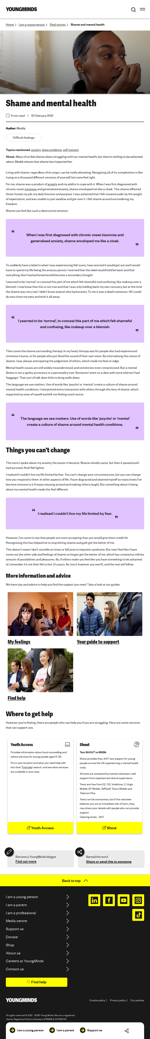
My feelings (19, 642)
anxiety (36, 150)
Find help (17, 698)
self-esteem (71, 150)
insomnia (31, 189)
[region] (75, 646)
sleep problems (52, 150)
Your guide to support (98, 642)
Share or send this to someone (109, 861)
